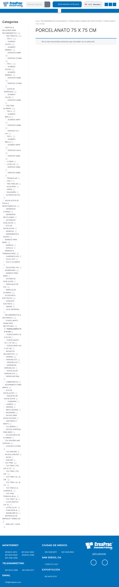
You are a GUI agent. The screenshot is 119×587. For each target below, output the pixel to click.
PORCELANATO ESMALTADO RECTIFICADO (85, 21)
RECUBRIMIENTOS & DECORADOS (54, 21)
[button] (59, 11)
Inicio (38, 21)
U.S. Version (94, 4)
